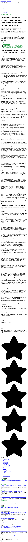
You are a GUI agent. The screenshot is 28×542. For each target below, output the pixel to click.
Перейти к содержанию (6, 1)
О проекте (5, 11)
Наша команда (6, 9)
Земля (4, 469)
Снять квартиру (6, 466)
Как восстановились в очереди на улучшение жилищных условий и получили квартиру (13, 47)
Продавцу (5, 460)
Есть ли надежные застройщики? (8, 518)
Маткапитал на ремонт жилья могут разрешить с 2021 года (14, 480)
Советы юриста (6, 476)
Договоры (5, 467)
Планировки (6, 473)
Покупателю (6, 459)
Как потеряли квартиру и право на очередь (12, 45)
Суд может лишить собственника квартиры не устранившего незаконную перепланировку (11, 527)
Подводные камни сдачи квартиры (8, 501)
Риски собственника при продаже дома (9, 507)
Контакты (5, 12)
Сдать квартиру (6, 465)
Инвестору (5, 462)
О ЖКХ (5, 472)
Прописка (5, 474)
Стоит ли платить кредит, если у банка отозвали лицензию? (14, 531)
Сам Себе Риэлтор (7, 464)
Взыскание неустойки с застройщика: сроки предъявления (14, 535)
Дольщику (5, 463)
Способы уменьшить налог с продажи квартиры (11, 491)
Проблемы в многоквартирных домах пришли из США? (13, 497)
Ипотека (5, 470)
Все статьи (5, 8)
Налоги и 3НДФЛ (7, 471)
